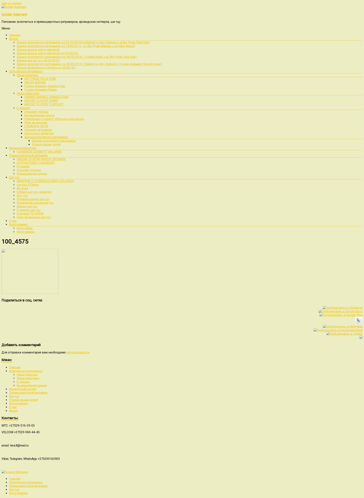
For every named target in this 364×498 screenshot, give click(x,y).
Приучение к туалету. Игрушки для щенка (54, 119)
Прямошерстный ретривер (28, 155)
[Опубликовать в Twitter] (344, 334)
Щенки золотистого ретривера (46, 137)
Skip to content (11, 3)
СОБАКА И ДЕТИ (36, 126)
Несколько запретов (39, 133)
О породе (23, 108)
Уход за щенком (35, 122)
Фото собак (25, 228)
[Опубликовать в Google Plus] (340, 315)
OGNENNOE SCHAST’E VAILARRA (39, 152)
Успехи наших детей (46, 144)
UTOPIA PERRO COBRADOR (35, 163)
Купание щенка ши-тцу (33, 199)
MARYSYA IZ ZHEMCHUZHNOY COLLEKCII (45, 181)
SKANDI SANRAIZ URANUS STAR (46, 97)
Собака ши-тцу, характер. (34, 192)
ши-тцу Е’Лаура (27, 185)
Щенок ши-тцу (27, 206)
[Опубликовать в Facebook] (342, 308)
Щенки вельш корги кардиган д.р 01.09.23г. (48, 53)
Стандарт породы (36, 112)
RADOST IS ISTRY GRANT (41, 101)
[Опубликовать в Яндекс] (360, 337)
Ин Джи (22, 188)
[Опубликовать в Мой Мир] (342, 326)
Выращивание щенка (39, 115)
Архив (13, 38)
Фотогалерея (18, 224)
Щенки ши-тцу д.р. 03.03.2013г (38, 60)
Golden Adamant (14, 14)
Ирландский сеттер (22, 148)
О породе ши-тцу (29, 210)
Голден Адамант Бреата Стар (44, 86)
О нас (13, 221)
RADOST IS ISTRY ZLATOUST (44, 104)
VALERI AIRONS (35, 82)
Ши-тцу (14, 177)
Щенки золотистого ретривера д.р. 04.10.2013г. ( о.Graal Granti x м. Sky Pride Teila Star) (76, 57)
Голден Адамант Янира (40, 90)
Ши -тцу (22, 195)
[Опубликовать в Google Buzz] (340, 311)
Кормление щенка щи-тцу (35, 203)
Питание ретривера (38, 130)
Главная (14, 35)
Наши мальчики (28, 93)
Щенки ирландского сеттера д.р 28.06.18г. (46, 68)
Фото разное (26, 232)
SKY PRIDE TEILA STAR (40, 79)
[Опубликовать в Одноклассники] (338, 330)
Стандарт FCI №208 (30, 213)
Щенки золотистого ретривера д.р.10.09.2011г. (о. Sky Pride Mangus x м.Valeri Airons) (76, 46)
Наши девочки (27, 75)
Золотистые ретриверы (26, 71)
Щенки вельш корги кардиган (38, 49)
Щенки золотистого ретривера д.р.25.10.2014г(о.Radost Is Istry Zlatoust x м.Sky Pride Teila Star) (83, 42)
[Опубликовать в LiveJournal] (358, 323)
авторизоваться (78, 352)
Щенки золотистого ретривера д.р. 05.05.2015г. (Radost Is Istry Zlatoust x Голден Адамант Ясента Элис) (89, 64)
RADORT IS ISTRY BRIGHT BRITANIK (41, 159)
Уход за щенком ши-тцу (34, 217)
